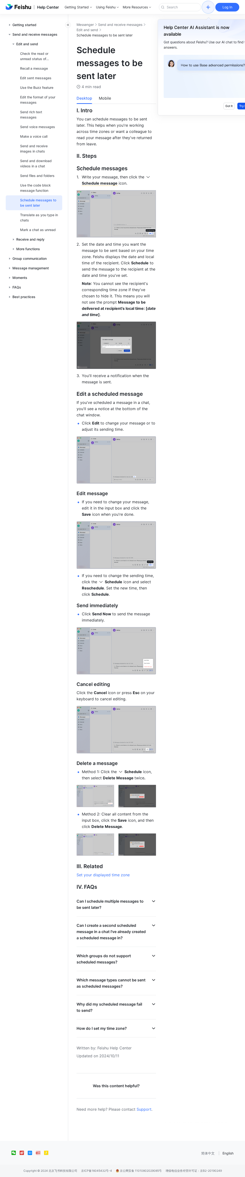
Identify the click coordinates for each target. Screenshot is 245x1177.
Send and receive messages (120, 25)
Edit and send (87, 30)
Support (144, 1109)
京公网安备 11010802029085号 (140, 1170)
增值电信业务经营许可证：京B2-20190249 (194, 1170)
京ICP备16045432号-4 (96, 1170)
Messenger (85, 25)
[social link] (15, 1153)
